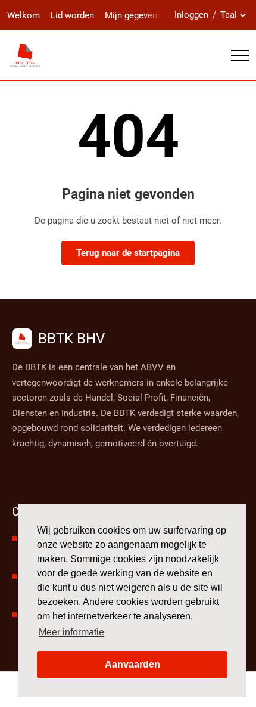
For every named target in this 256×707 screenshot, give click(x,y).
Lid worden (72, 15)
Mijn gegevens (133, 15)
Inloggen (191, 15)
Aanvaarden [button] (132, 664)
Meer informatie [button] (71, 632)
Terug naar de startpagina (128, 252)
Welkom (23, 15)
